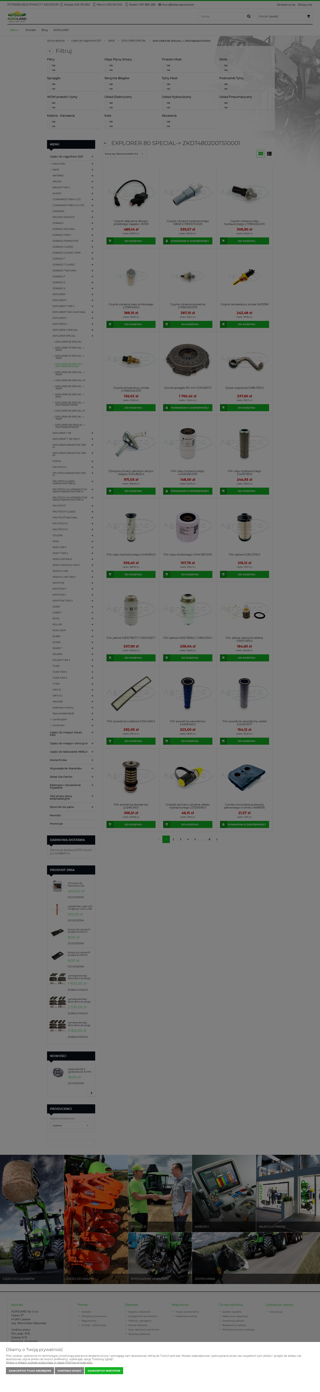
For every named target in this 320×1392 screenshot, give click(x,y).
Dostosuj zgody (69, 1370)
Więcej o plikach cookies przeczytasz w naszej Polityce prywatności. (49, 1362)
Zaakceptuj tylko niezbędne (30, 1370)
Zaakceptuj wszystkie (104, 1370)
